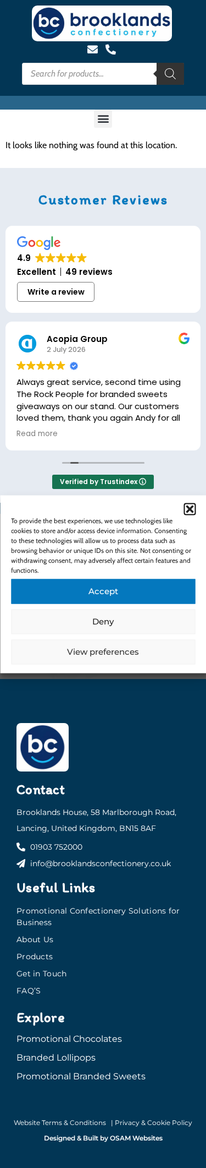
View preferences (103, 652)
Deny (103, 621)
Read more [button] (37, 434)
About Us (34, 939)
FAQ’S (28, 991)
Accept (103, 591)
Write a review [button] (56, 291)
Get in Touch (41, 974)
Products (34, 956)
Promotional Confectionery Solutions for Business (98, 916)
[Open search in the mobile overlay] (103, 74)
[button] (189, 508)
